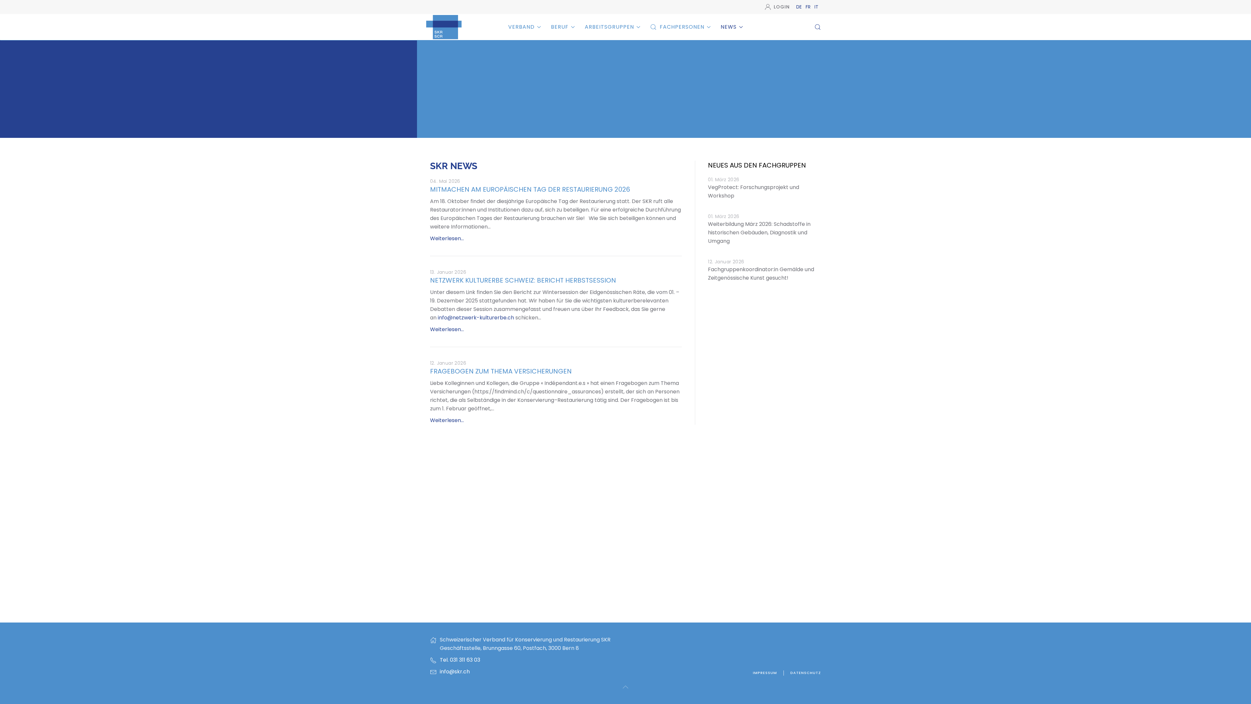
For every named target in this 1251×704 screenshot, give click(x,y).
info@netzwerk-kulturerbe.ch (476, 317)
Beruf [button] (559, 27)
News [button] (729, 27)
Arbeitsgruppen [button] (609, 27)
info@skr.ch (455, 671)
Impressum (765, 672)
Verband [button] (521, 27)
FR (809, 7)
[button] (817, 27)
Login (782, 7)
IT (816, 7)
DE (799, 7)
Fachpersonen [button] (682, 27)
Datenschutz (805, 672)
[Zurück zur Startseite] (444, 27)
